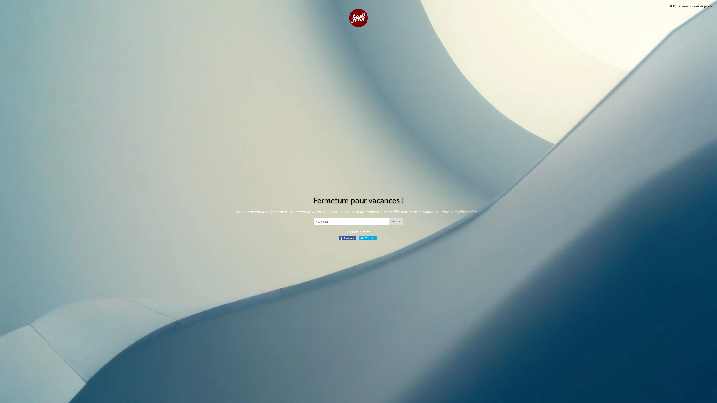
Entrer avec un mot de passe (692, 6)
